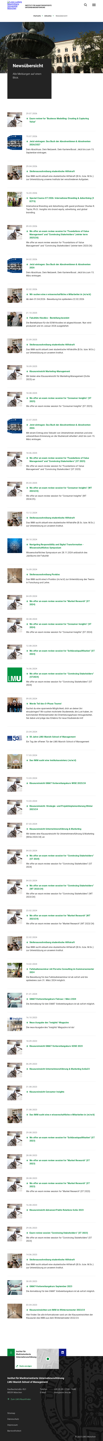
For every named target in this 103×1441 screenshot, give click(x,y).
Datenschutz (13, 1419)
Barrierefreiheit (14, 1431)
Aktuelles (48, 16)
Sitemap (11, 1413)
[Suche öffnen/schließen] (85, 4)
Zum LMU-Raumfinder (21, 1399)
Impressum (12, 1425)
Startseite (37, 16)
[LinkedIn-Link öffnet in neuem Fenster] (62, 1352)
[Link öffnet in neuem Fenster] (37, 1359)
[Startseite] (11, 1352)
